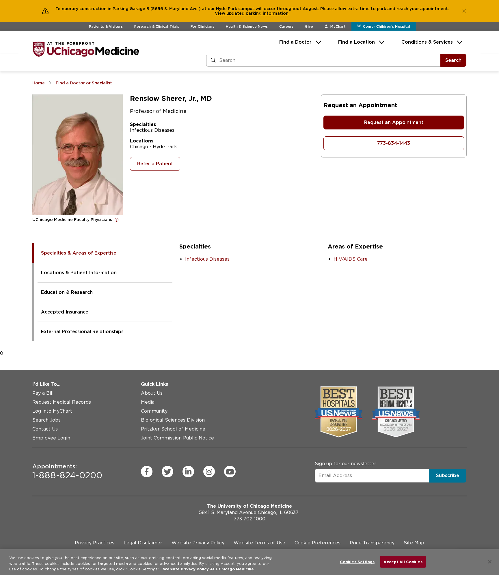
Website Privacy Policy (198, 543)
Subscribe (447, 475)
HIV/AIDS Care (351, 259)
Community (154, 411)
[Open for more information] (116, 219)
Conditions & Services (427, 42)
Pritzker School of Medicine (173, 429)
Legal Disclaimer (143, 543)
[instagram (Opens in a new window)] (209, 471)
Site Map (414, 543)
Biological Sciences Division (173, 420)
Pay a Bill (43, 393)
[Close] (489, 561)
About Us (152, 393)
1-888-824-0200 (67, 471)
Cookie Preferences (317, 543)
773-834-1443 (393, 143)
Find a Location (356, 42)
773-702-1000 (249, 519)
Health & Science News (247, 26)
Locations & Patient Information (79, 272)
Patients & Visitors (106, 26)
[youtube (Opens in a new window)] (230, 471)
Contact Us (45, 429)
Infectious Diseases (207, 259)
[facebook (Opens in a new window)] (146, 471)
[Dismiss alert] (464, 11)
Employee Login (51, 438)
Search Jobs (46, 420)
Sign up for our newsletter (345, 463)
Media (147, 402)
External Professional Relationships (82, 331)
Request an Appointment (393, 122)
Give (309, 26)
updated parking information (257, 13)
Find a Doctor (295, 42)
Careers (286, 26)
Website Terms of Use (259, 543)
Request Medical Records (61, 402)
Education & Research (67, 292)
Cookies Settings (357, 561)
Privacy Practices (94, 543)
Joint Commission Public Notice (177, 438)
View (220, 13)
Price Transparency (372, 543)
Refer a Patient (155, 163)
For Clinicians (202, 26)
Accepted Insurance (64, 312)
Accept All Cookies (402, 561)
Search (453, 60)
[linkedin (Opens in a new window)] (188, 471)
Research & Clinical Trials (156, 26)
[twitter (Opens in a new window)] (167, 471)
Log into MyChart (52, 411)
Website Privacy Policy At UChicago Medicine (208, 569)
